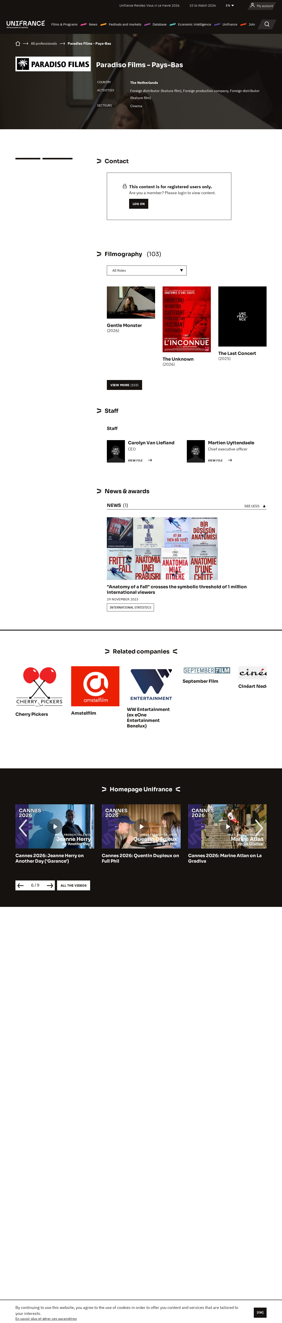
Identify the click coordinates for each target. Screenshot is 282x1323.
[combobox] (147, 270)
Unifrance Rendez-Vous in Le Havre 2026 (149, 5)
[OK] (260, 1312)
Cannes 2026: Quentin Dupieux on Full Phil (140, 858)
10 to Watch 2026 (202, 5)
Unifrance (230, 24)
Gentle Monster (124, 325)
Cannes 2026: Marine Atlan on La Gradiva (225, 858)
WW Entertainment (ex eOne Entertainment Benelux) (148, 718)
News (93, 24)
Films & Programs (64, 24)
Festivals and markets (125, 24)
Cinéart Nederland (259, 686)
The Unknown (178, 359)
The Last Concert (237, 353)
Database (160, 24)
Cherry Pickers (31, 714)
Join (252, 24)
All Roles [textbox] (119, 270)
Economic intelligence (194, 24)
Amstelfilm (83, 713)
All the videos (74, 885)
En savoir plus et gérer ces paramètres (46, 1318)
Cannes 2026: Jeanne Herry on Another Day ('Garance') (49, 858)
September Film (200, 681)
